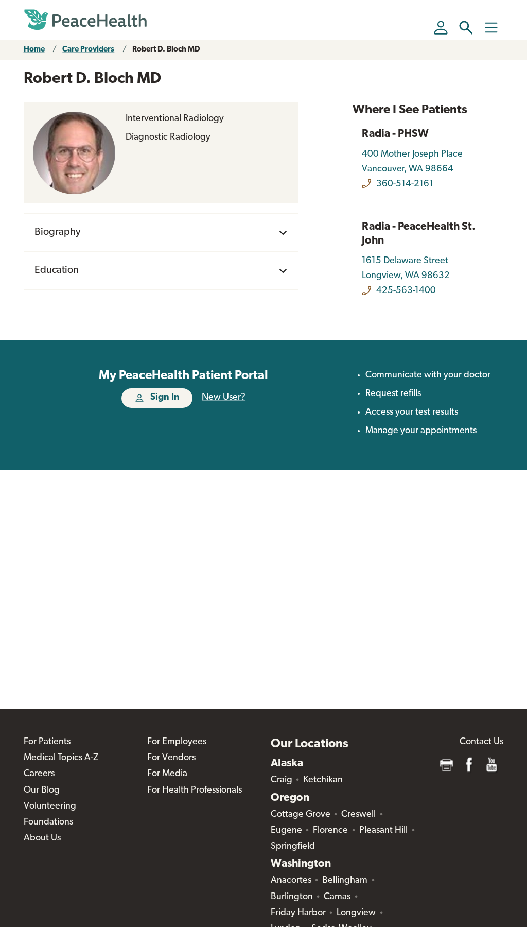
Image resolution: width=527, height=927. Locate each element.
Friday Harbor (298, 913)
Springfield (293, 846)
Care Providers (88, 50)
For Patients (47, 742)
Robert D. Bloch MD (166, 50)
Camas (337, 897)
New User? (223, 397)
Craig (281, 780)
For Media (167, 774)
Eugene (286, 830)
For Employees (176, 742)
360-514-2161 (404, 184)
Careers (39, 774)
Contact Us (481, 742)
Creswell (358, 814)
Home (34, 50)
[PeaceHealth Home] (85, 20)
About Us (42, 838)
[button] (466, 27)
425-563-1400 (406, 291)
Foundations (48, 822)
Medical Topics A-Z (61, 758)
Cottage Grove (300, 814)
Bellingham (344, 880)
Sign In (165, 397)
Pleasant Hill (383, 830)
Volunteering (50, 806)
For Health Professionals (194, 790)
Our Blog (42, 790)
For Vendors (171, 758)
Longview (356, 913)
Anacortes (291, 880)
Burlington (292, 897)
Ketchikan (323, 780)
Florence (330, 830)
